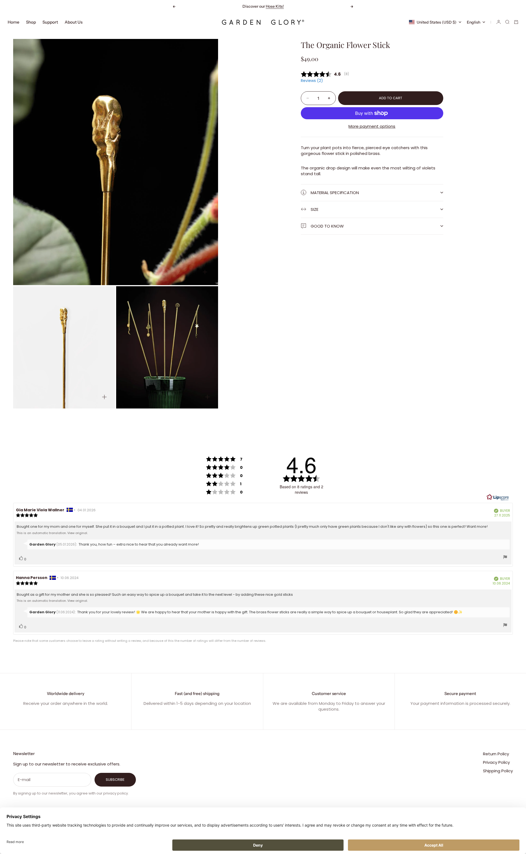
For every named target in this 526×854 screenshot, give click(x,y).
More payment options (371, 126)
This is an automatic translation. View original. (52, 533)
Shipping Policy (498, 771)
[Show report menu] (505, 558)
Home (13, 22)
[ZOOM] (204, 271)
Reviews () (312, 80)
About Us (73, 22)
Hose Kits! (275, 6)
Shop (31, 22)
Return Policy (496, 754)
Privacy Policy (496, 762)
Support (50, 22)
